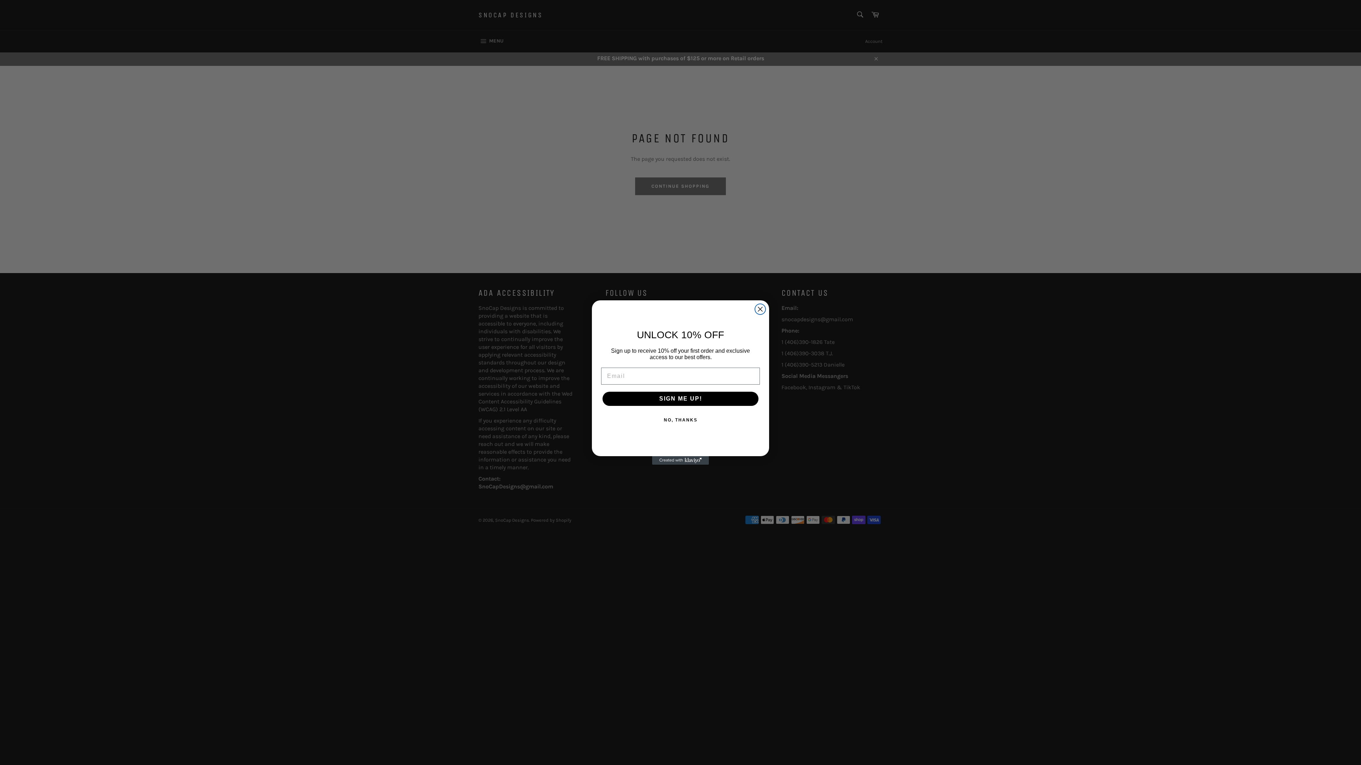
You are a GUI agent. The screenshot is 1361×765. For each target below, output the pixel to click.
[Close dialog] (760, 309)
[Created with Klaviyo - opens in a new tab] (680, 460)
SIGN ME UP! (680, 399)
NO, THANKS (681, 420)
